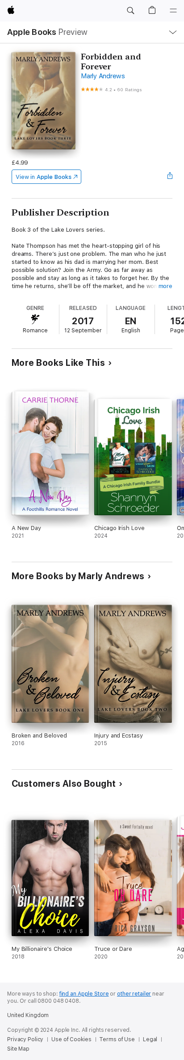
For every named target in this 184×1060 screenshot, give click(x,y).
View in (43, 177)
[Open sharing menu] (170, 176)
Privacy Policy (25, 1039)
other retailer (134, 994)
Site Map (18, 1049)
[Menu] (173, 10)
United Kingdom (28, 1015)
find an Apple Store (84, 994)
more (166, 286)
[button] (130, 10)
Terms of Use (117, 1039)
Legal (150, 1039)
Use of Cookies (71, 1039)
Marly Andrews (103, 76)
